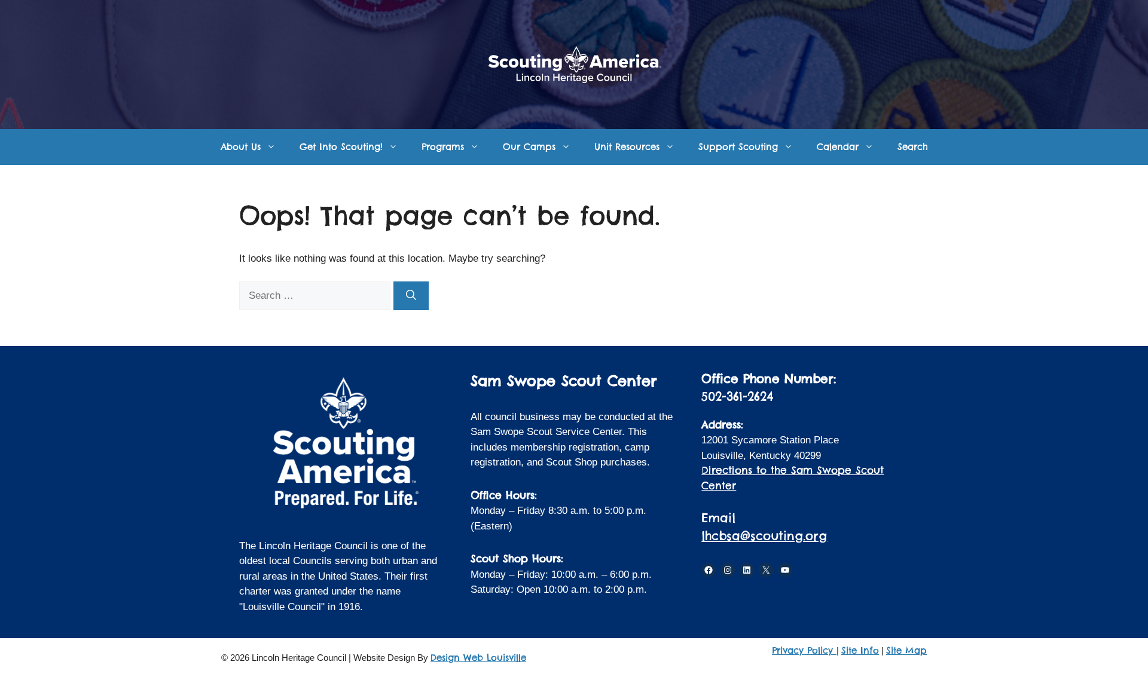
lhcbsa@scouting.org (764, 535)
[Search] (411, 295)
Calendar (838, 146)
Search (912, 146)
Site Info (860, 650)
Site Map (906, 650)
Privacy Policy (804, 650)
